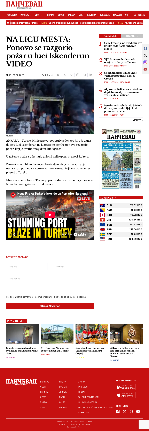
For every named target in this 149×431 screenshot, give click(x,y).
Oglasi (62, 402)
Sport (61, 15)
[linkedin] (90, 75)
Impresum (83, 387)
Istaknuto (132, 35)
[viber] (77, 75)
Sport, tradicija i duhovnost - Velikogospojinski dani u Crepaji (121, 75)
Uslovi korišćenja (87, 402)
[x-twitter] (124, 411)
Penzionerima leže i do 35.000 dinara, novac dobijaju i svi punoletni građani (123, 108)
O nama (81, 382)
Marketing (83, 412)
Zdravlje (105, 15)
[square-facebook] (118, 411)
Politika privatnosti (88, 397)
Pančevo (25, 15)
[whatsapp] (71, 75)
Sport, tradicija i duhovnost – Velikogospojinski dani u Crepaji (76, 22)
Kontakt (82, 392)
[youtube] (138, 411)
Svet (81, 15)
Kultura (91, 15)
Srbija (62, 382)
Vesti (37, 15)
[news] (22, 334)
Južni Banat (125, 82)
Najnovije (110, 35)
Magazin (117, 15)
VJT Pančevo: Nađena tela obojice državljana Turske (120, 61)
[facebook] (58, 75)
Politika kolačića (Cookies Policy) (95, 407)
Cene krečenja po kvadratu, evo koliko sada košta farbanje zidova (123, 45)
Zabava (71, 15)
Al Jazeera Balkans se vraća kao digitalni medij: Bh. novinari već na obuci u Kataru (123, 92)
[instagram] (131, 411)
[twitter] (64, 75)
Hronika (50, 15)
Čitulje (63, 407)
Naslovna (12, 15)
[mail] (84, 75)
